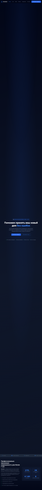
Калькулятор (24, 1)
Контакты (28, 1)
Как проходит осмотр (26, 234)
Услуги (16, 1)
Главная (10, 1)
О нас (13, 1)
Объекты (19, 1)
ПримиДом (5, 1)
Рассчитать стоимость (36, 1)
